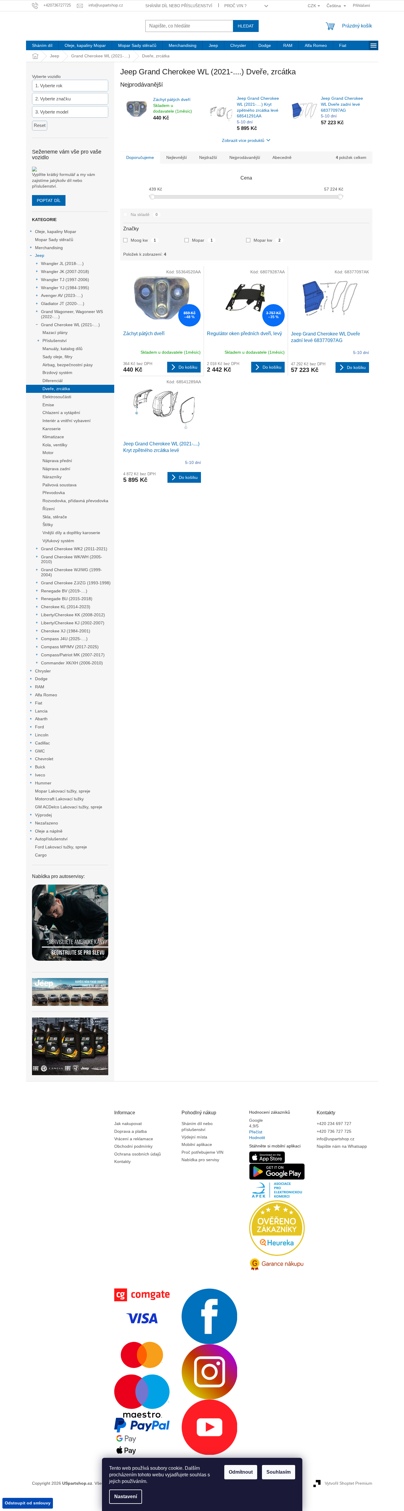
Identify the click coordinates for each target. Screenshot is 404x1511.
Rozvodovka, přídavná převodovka (75, 500)
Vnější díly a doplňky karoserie (71, 532)
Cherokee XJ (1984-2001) (65, 631)
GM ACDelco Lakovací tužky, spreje (68, 806)
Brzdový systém (57, 372)
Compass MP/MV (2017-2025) (70, 646)
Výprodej (43, 815)
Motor (48, 452)
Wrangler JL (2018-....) (62, 263)
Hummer (43, 783)
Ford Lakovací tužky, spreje (61, 847)
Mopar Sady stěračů (54, 239)
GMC (40, 751)
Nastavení (125, 1496)
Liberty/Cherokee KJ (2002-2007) (72, 622)
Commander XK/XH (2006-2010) (72, 663)
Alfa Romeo (46, 694)
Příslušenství (54, 340)
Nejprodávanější (244, 157)
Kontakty (122, 1161)
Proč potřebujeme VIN (202, 1152)
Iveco (40, 775)
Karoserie (51, 428)
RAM (39, 686)
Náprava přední (57, 460)
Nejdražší (208, 157)
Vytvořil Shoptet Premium (348, 1483)
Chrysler (43, 671)
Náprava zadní (56, 468)
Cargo (41, 855)
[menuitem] (42, 45)
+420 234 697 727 (334, 1123)
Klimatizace (53, 436)
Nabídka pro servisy (200, 1159)
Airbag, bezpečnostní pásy (67, 364)
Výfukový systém (58, 540)
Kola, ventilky (54, 444)
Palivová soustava (59, 484)
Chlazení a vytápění (61, 412)
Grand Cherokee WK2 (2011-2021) (74, 548)
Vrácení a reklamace (133, 1138)
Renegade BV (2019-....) (64, 591)
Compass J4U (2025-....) (64, 638)
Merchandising (49, 247)
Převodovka (53, 492)
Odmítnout (241, 1472)
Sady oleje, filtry (57, 356)
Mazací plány (55, 332)
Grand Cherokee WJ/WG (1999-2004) (71, 572)
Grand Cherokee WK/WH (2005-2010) (71, 559)
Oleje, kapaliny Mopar (55, 231)
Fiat (38, 703)
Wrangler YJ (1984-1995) (65, 287)
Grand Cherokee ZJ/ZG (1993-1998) (76, 582)
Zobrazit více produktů (243, 140)
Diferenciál (52, 380)
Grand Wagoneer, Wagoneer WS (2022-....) (72, 314)
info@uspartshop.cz (335, 1138)
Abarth (41, 718)
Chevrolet (44, 758)
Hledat (246, 26)
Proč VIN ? (235, 6)
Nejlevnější (176, 157)
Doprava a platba (130, 1131)
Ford (39, 726)
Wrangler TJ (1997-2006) (65, 279)
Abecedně (282, 157)
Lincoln (41, 734)
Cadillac (42, 743)
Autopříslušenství (51, 838)
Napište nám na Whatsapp (342, 1146)
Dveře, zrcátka (56, 388)
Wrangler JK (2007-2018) (65, 271)
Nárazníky (52, 476)
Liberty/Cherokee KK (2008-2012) (73, 614)
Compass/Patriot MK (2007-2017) (73, 654)
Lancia (41, 711)
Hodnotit (257, 1137)
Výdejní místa (194, 1137)
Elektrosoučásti (56, 396)
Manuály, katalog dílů (62, 348)
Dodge (41, 678)
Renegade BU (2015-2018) (66, 598)
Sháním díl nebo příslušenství (178, 6)
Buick (40, 766)
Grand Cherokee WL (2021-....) (70, 324)
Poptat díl (49, 200)
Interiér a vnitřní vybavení (66, 420)
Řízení (48, 508)
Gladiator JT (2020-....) (62, 303)
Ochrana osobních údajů (137, 1154)
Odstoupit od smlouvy (28, 1503)
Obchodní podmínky (133, 1146)
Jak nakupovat (128, 1123)
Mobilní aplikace (197, 1144)
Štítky (47, 524)
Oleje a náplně (48, 831)
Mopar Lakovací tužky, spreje (62, 791)
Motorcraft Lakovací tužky (59, 798)
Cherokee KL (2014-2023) (65, 606)
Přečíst (255, 1132)
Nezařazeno (46, 823)
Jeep (39, 255)
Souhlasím (278, 1472)
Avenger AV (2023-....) (62, 295)
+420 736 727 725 (334, 1131)
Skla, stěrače (54, 516)
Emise (48, 404)
